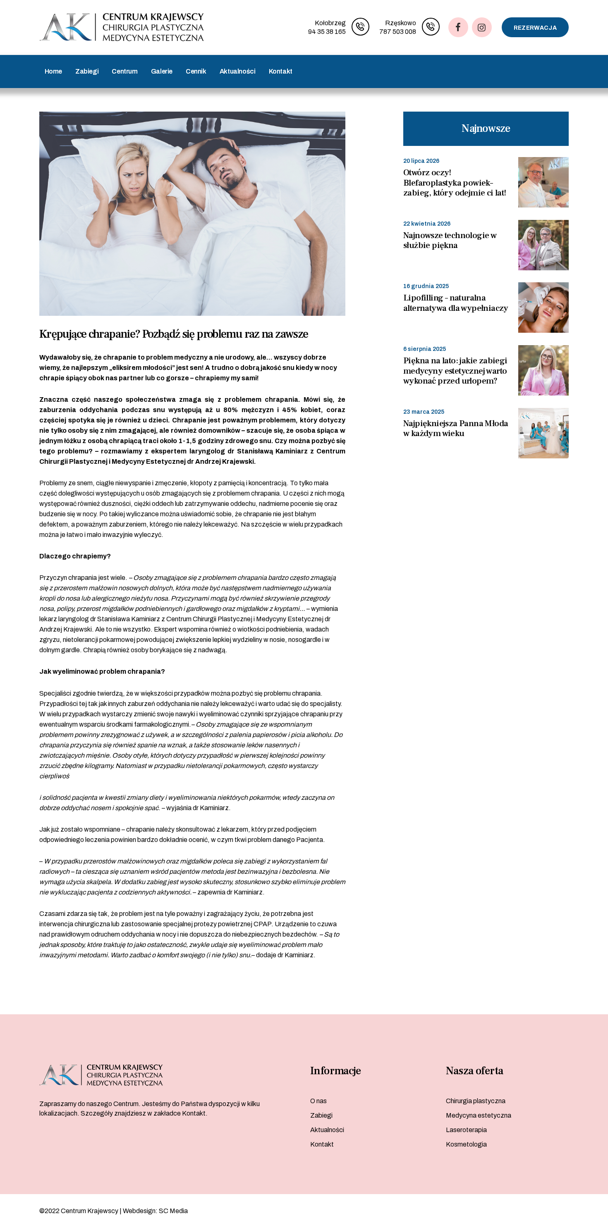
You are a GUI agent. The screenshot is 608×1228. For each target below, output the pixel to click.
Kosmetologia (466, 1144)
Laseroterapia (466, 1129)
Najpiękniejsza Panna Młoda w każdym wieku (455, 429)
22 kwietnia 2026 (426, 224)
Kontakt (322, 1144)
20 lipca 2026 (421, 161)
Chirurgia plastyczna (475, 1100)
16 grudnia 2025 (426, 286)
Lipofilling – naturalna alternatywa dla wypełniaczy (455, 303)
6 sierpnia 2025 (424, 349)
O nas (318, 1100)
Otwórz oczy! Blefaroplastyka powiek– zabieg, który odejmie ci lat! (454, 183)
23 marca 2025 (423, 412)
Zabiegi (321, 1115)
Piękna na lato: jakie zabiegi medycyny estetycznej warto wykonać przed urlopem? (455, 371)
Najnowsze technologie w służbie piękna (449, 241)
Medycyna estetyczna (478, 1115)
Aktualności (327, 1129)
